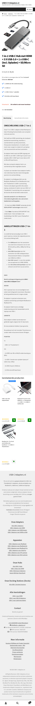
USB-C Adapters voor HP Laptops (17, 553)
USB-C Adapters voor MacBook (17, 544)
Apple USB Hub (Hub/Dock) (17, 573)
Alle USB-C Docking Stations (17, 584)
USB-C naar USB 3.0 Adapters (17, 598)
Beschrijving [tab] (7, 118)
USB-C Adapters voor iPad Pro (17, 550)
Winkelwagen (17, 659)
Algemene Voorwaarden (17, 647)
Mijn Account (17, 656)
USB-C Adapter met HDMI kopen (17, 530)
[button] (30, 22)
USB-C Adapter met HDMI (17, 528)
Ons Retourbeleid (17, 650)
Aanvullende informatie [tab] (21, 118)
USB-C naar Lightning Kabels (17, 600)
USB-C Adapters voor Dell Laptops (17, 555)
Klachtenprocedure (17, 654)
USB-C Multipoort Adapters (17, 571)
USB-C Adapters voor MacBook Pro (17, 548)
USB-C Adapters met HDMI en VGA (17, 532)
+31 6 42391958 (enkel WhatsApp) (18, 623)
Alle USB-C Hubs (17, 566)
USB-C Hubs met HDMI (17, 568)
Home (5, 13)
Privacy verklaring (17, 652)
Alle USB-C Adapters (17, 525)
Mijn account (6, 703)
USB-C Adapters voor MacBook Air (17, 546)
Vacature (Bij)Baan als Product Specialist (17, 643)
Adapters (10, 13)
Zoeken (17, 703)
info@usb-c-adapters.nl (18, 625)
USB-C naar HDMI (17, 596)
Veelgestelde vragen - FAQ (17, 645)
